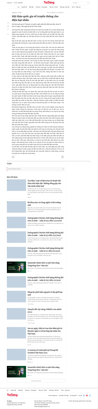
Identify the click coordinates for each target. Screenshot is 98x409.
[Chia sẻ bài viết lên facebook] (8, 23)
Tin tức (20, 12)
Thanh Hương (31, 323)
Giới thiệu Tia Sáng (63, 395)
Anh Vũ (29, 344)
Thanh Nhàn (31, 304)
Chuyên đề (24, 7)
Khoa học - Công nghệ (41, 7)
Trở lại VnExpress (52, 395)
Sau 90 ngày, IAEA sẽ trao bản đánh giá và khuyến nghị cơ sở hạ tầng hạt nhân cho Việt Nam (45, 331)
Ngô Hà (29, 197)
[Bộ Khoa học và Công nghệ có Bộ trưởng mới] (16, 207)
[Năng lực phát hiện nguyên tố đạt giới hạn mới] (16, 296)
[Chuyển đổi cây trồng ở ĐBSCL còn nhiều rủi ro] (16, 314)
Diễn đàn (31, 7)
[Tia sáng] (49, 3)
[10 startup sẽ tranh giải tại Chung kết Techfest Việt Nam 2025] (16, 354)
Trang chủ (14, 12)
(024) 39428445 (44, 404)
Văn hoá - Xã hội (53, 7)
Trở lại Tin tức (14, 156)
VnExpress (9, 2)
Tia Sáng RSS (73, 395)
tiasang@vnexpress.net (44, 406)
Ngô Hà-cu (30, 362)
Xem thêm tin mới (36, 381)
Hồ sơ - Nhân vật (76, 7)
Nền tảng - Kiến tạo (64, 7)
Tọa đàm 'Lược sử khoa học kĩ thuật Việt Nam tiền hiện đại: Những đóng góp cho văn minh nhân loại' (44, 183)
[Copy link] (8, 26)
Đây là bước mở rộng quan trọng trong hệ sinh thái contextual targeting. (45, 268)
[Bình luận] (8, 29)
